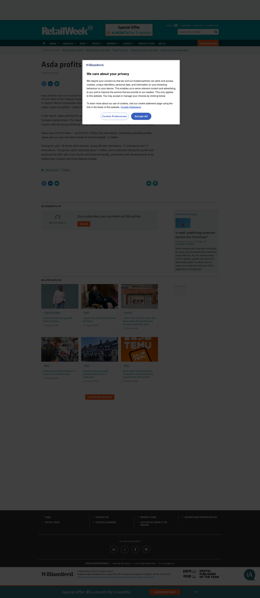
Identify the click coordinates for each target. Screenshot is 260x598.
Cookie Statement (131, 107)
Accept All (141, 116)
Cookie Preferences (114, 116)
